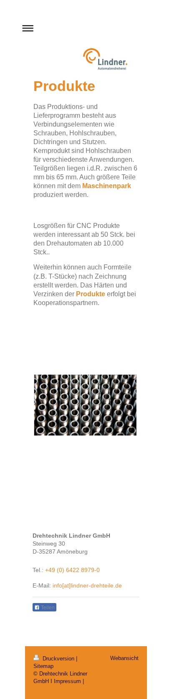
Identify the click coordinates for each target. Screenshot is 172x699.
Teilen (47, 608)
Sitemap (43, 666)
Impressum (67, 681)
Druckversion (58, 658)
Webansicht (124, 658)
